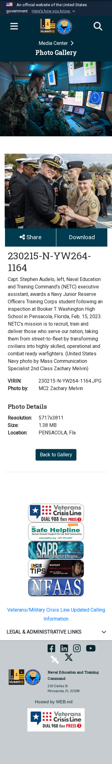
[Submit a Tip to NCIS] (56, 569)
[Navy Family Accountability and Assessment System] (56, 587)
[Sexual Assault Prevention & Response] (56, 550)
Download (82, 237)
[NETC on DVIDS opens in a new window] (54, 659)
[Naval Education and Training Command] (24, 677)
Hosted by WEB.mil (53, 701)
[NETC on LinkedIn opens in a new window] (64, 650)
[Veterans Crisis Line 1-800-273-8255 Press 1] (56, 513)
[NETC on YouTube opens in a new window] (91, 650)
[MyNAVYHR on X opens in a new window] (68, 659)
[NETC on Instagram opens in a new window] (77, 650)
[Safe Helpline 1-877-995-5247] (56, 531)
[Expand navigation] (14, 26)
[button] (54, 11)
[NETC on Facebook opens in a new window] (51, 650)
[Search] (98, 26)
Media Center (54, 43)
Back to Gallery (56, 455)
